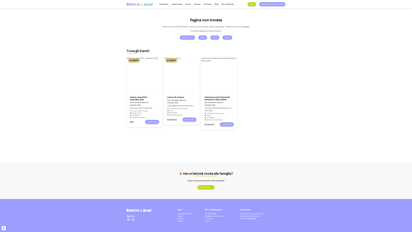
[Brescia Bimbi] (139, 210)
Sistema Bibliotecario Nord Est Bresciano (180, 106)
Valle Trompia (142, 111)
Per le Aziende (228, 4)
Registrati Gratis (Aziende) (272, 4)
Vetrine (197, 4)
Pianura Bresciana (217, 113)
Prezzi (180, 221)
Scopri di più (152, 122)
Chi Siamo (208, 4)
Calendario (163, 4)
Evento (209, 115)
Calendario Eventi (185, 213)
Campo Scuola (136, 113)
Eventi (202, 37)
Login (251, 4)
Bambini (137, 115)
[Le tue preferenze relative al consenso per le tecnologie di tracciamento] (4, 228)
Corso (171, 111)
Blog (216, 4)
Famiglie (212, 118)
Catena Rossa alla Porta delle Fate (141, 108)
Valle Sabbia (183, 108)
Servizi (188, 4)
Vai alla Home (187, 37)
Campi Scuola (176, 4)
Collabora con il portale (214, 216)
